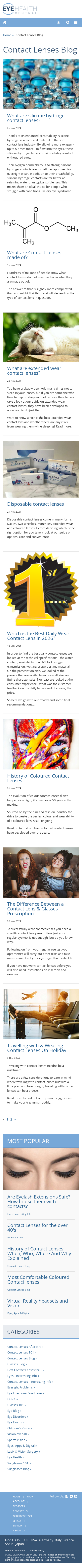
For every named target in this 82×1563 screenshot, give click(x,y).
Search (17, 1525)
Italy (58, 1540)
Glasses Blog (16, 1364)
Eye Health (14, 1457)
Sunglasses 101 (17, 1463)
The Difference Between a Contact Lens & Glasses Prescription (35, 909)
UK (26, 1540)
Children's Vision (18, 1428)
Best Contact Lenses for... (24, 1370)
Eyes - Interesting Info (19, 1214)
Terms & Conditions (15, 1550)
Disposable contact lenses (35, 504)
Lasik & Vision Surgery (22, 1451)
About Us (19, 1530)
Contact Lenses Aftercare (24, 1347)
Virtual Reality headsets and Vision (37, 1303)
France (69, 1540)
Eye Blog (13, 1411)
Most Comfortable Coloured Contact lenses (38, 1279)
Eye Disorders (16, 1416)
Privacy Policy (37, 1550)
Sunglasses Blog (18, 1469)
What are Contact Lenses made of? (34, 254)
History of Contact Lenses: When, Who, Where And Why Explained (39, 1253)
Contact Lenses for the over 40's (37, 1227)
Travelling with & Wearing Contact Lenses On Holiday (36, 1047)
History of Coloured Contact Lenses (38, 778)
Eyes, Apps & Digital (18, 1313)
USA (34, 1540)
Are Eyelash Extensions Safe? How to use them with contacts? (38, 1201)
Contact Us (20, 1511)
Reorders (19, 1506)
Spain (9, 1544)
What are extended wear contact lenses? (34, 370)
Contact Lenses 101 (20, 1352)
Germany (46, 1540)
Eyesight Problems (20, 1387)
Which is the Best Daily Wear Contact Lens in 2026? (38, 635)
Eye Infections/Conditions (24, 1393)
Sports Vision (16, 1440)
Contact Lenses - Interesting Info (29, 1382)
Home (7, 35)
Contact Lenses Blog (18, 1266)
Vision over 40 (15, 1237)
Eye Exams (14, 1422)
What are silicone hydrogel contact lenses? (36, 117)
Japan (20, 1544)
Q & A (11, 1399)
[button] (58, 22)
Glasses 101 (15, 1405)
